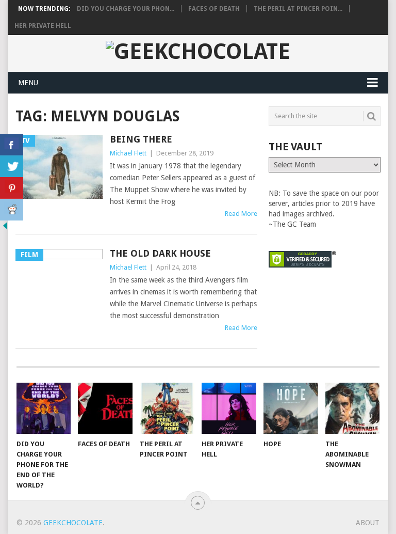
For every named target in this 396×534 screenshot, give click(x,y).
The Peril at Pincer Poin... (298, 8)
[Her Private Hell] (229, 408)
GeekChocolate (73, 523)
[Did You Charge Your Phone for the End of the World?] (43, 408)
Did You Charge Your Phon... (125, 8)
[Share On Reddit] (11, 210)
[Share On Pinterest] (11, 188)
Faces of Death (214, 8)
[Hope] (290, 408)
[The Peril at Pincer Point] (167, 408)
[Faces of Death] (105, 408)
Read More (241, 213)
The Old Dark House (160, 253)
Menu (28, 82)
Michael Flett (128, 153)
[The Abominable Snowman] (352, 408)
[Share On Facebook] (11, 144)
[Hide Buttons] (5, 228)
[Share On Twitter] (11, 166)
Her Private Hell (42, 25)
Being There (141, 139)
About (368, 523)
